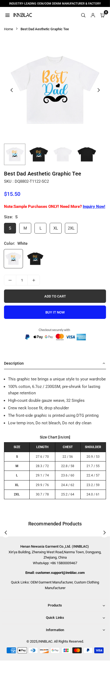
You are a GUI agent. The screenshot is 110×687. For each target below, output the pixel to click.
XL (55, 228)
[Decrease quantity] (10, 280)
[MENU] (7, 15)
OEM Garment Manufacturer (51, 582)
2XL (71, 228)
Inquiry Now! (94, 206)
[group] (55, 90)
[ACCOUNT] (93, 15)
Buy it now (55, 312)
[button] (98, 90)
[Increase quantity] (34, 280)
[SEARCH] (83, 15)
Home (8, 29)
